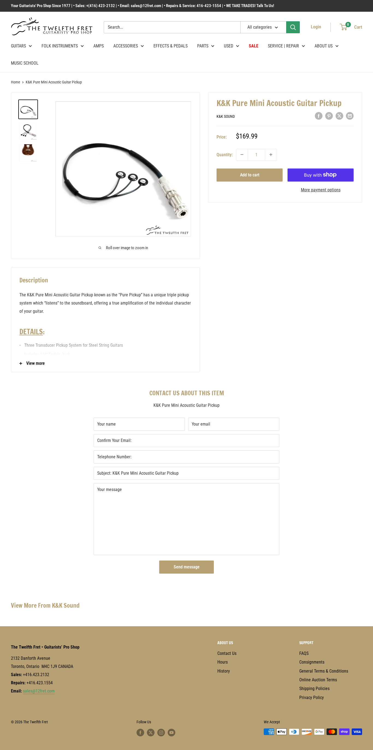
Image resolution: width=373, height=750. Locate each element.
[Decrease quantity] (242, 154)
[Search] (293, 27)
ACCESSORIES (125, 46)
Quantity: (225, 154)
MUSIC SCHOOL (25, 63)
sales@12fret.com (39, 691)
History (223, 671)
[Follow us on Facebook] (140, 732)
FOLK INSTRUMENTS (60, 46)
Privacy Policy (311, 697)
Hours (222, 662)
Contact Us (226, 653)
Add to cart (249, 174)
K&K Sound (226, 116)
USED (228, 46)
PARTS (202, 46)
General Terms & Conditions (323, 671)
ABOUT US (324, 46)
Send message (187, 567)
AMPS (98, 46)
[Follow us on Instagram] (161, 732)
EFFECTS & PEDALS (170, 46)
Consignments (311, 662)
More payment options (321, 189)
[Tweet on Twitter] (339, 116)
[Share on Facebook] (318, 116)
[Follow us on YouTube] (171, 732)
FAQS (304, 653)
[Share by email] (350, 116)
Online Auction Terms (318, 679)
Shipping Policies (314, 688)
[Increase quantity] (271, 154)
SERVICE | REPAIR (283, 46)
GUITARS (18, 46)
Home (15, 82)
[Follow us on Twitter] (151, 732)
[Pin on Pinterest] (329, 116)
